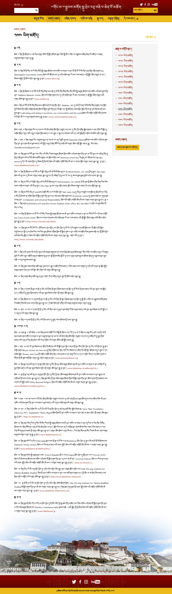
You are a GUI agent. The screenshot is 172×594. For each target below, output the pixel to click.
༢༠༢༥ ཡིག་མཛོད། (125, 61)
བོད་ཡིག (17, 5)
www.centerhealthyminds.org (62, 117)
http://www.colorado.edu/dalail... (41, 222)
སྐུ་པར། (100, 18)
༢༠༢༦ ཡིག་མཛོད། (125, 56)
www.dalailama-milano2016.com (55, 491)
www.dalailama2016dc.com (26, 166)
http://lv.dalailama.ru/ (33, 417)
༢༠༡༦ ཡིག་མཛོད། (125, 109)
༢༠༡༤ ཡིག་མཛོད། (125, 120)
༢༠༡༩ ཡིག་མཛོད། (125, 93)
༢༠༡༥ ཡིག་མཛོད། (125, 114)
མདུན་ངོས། (39, 18)
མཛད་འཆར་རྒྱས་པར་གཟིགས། (127, 147)
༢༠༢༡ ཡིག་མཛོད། (125, 82)
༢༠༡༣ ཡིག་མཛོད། (125, 125)
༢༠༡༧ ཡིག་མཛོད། (125, 104)
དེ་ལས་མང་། (129, 18)
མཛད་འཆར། (54, 18)
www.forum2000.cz (83, 463)
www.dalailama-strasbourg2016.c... (83, 368)
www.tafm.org (53, 79)
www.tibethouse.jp (46, 511)
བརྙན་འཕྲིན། (113, 18)
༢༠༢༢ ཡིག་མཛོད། (125, 77)
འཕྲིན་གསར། (70, 18)
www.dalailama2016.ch (50, 435)
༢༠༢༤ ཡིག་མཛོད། (125, 66)
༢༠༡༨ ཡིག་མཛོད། (125, 98)
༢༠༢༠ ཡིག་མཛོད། (125, 88)
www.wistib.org (42, 99)
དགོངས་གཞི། (86, 18)
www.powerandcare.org (66, 358)
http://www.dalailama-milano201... (66, 477)
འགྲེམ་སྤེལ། (149, 37)
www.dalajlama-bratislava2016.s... (36, 449)
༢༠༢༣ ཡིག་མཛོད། (125, 72)
